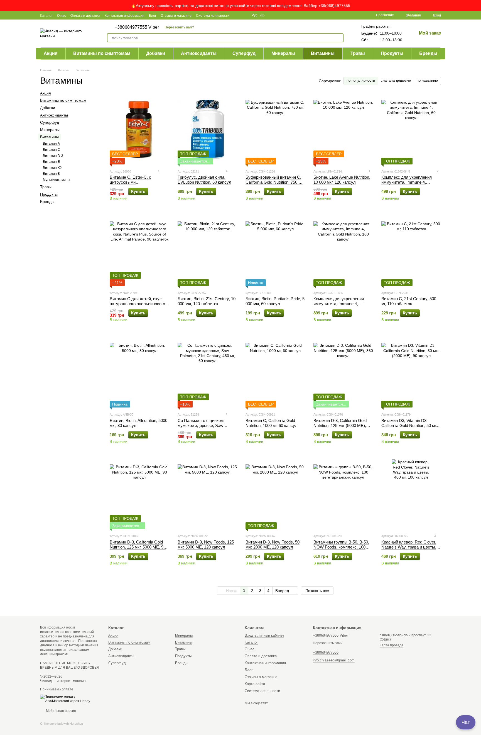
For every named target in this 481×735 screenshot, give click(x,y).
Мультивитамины (56, 180)
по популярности (361, 80)
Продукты (392, 53)
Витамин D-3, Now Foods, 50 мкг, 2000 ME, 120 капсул (273, 544)
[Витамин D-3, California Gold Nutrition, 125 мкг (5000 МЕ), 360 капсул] (343, 372)
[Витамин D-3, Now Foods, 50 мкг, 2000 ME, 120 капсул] (275, 494)
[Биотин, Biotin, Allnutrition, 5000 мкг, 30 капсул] (139, 372)
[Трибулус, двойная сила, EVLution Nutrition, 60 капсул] (207, 129)
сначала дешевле (396, 80)
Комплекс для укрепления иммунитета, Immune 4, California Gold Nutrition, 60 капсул (406, 185)
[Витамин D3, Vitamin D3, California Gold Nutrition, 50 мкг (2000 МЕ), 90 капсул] (411, 372)
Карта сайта (255, 684)
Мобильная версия (60, 711)
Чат (466, 722)
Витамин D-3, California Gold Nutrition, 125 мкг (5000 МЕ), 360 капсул (340, 425)
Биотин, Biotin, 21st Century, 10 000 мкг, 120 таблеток (206, 301)
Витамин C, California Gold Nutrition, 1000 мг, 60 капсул (272, 423)
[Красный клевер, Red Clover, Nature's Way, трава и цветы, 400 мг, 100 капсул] (411, 494)
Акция (50, 53)
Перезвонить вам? (179, 27)
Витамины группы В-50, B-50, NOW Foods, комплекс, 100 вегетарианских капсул (341, 547)
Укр (262, 15)
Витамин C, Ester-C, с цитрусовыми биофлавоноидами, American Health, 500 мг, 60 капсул (137, 185)
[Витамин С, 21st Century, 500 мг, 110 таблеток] (411, 251)
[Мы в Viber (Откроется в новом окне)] (244, 15)
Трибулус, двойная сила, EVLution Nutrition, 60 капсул (204, 180)
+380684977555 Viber (137, 27)
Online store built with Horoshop (61, 723)
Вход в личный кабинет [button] (264, 635)
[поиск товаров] (339, 37)
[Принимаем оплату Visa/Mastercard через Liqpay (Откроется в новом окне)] (70, 699)
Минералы (283, 53)
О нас (61, 16)
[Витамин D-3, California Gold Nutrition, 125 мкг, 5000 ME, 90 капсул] (139, 494)
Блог (152, 16)
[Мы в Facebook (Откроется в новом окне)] (237, 15)
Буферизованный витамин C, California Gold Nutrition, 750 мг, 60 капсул (274, 182)
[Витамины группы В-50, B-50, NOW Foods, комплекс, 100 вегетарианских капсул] (343, 494)
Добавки (155, 53)
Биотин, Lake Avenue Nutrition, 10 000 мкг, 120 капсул (341, 180)
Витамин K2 (52, 168)
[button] (476, 5)
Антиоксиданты (199, 53)
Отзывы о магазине (176, 16)
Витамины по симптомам (101, 53)
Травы (357, 53)
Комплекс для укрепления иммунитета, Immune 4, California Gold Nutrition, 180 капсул (339, 306)
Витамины (323, 53)
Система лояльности (212, 16)
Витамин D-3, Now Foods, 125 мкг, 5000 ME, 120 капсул (206, 544)
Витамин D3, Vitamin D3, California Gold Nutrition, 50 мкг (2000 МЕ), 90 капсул (409, 425)
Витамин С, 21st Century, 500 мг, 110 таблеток (408, 301)
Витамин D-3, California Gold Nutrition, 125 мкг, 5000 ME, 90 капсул (138, 547)
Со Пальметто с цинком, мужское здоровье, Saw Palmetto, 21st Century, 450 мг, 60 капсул (206, 428)
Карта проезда (391, 645)
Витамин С (51, 150)
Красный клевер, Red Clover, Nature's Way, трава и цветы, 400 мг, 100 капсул (408, 547)
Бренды (428, 53)
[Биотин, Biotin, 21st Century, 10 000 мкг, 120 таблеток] (207, 251)
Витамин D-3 (53, 156)
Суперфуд (244, 53)
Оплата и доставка (85, 16)
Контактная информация (124, 16)
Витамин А (51, 143)
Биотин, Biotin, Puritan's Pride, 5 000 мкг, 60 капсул (275, 301)
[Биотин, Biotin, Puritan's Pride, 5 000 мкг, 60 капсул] (275, 251)
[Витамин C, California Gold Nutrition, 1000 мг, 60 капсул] (275, 372)
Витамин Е (51, 162)
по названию (427, 80)
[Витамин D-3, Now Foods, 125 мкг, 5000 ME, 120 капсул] (207, 494)
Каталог (46, 16)
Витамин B (51, 174)
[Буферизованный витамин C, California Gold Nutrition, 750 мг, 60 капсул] (275, 129)
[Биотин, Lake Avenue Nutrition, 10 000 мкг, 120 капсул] (343, 129)
